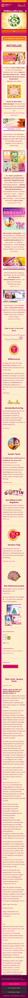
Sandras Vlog (14, 544)
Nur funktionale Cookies (14, 988)
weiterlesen (6, 393)
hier (16, 143)
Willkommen (14, 359)
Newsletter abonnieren (10, 666)
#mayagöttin (7, 901)
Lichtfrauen (15, 382)
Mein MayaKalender (14, 929)
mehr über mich (7, 482)
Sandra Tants (14, 454)
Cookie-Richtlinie (6, 995)
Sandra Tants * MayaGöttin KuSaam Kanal (13, 308)
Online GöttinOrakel (16, 860)
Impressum (22, 995)
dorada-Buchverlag (14, 408)
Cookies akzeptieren (14, 984)
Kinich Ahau (7, 365)
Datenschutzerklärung (15, 995)
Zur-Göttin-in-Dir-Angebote (14, 501)
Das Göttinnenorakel (14, 586)
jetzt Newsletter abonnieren (14, 38)
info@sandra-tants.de (9, 884)
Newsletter (6, 896)
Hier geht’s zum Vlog (14, 319)
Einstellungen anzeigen (14, 992)
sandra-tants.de (19, 838)
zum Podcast (14, 251)
